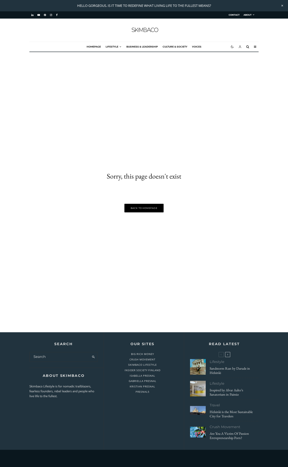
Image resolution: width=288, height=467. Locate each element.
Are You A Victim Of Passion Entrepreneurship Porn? (229, 435)
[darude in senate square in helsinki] (198, 367)
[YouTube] (38, 15)
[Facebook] (57, 15)
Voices (196, 46)
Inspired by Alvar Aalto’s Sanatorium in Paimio (226, 392)
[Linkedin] (32, 15)
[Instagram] (51, 15)
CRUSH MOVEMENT (142, 359)
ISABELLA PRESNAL (142, 375)
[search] (93, 357)
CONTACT (234, 14)
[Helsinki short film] (198, 410)
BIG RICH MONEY (142, 354)
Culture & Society (175, 46)
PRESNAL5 (142, 391)
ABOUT (248, 14)
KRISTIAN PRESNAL (142, 386)
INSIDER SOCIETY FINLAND (142, 370)
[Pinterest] (45, 15)
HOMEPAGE (94, 46)
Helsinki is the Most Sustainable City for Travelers (231, 414)
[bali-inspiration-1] (198, 432)
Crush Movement (225, 427)
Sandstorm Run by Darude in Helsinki (230, 370)
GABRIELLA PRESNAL (142, 381)
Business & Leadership (142, 46)
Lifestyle (112, 46)
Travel (215, 405)
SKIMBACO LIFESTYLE (142, 364)
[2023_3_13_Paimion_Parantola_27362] (198, 388)
